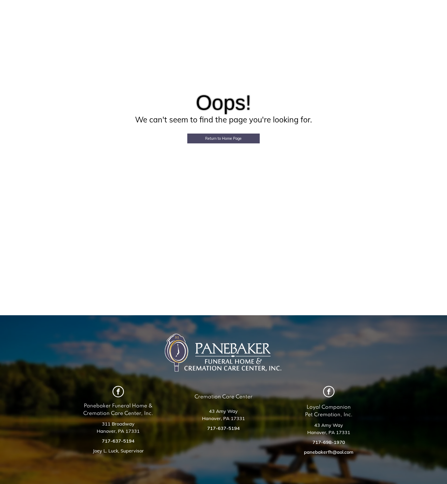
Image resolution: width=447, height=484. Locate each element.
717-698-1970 (328, 442)
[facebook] (118, 392)
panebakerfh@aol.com (328, 452)
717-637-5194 (118, 441)
